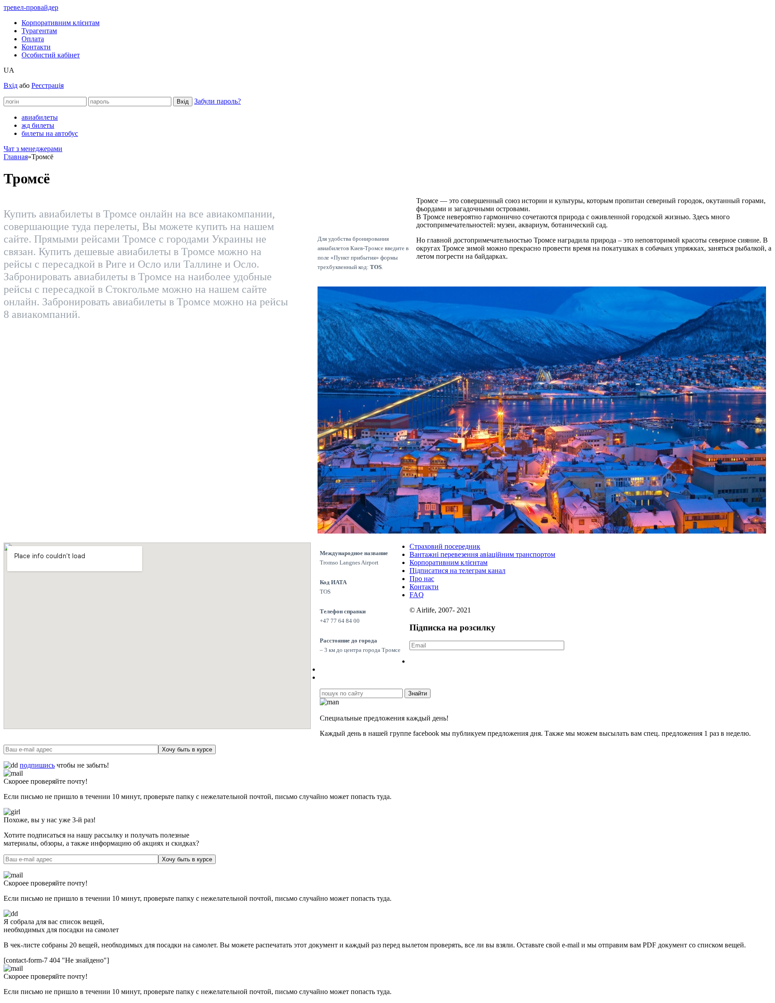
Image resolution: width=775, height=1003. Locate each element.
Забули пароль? (217, 101)
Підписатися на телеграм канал (457, 570)
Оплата (33, 39)
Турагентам (39, 31)
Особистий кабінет (51, 55)
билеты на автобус (50, 133)
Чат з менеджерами (33, 148)
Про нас (421, 578)
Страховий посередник (444, 546)
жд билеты (38, 125)
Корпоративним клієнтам (61, 22)
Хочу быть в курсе (187, 749)
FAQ (416, 595)
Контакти (36, 47)
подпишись (37, 765)
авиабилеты (40, 117)
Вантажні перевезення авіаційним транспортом (482, 554)
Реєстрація (47, 85)
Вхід (10, 85)
